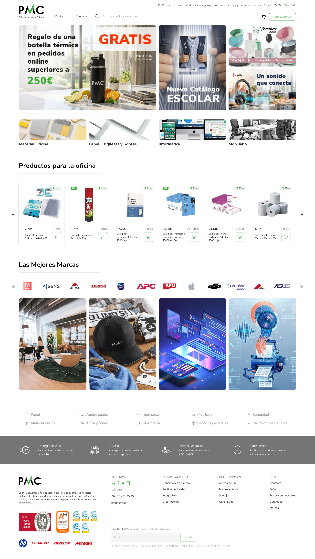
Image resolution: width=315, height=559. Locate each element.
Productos (61, 16)
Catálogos (276, 501)
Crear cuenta (171, 501)
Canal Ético (226, 501)
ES (285, 5)
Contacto (275, 483)
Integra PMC (170, 495)
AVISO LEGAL (172, 546)
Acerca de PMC (229, 483)
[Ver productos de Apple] (181, 286)
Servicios (81, 16)
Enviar (188, 537)
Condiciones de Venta (176, 483)
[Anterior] (14, 286)
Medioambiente (228, 489)
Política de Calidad (174, 489)
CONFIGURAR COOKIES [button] (208, 546)
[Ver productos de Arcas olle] (202, 286)
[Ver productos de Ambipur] (109, 286)
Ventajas (224, 495)
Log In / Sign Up (282, 16)
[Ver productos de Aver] (294, 286)
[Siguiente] (301, 286)
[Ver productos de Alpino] (86, 286)
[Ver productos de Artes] (246, 286)
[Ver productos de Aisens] (38, 286)
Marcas (274, 508)
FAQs (273, 489)
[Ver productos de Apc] (133, 286)
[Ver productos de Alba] (62, 286)
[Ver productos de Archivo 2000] (223, 286)
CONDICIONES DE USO (151, 546)
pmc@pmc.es (119, 503)
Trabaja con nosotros (283, 495)
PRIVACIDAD (188, 546)
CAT (293, 5)
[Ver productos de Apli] (157, 286)
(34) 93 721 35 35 (122, 496)
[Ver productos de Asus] (270, 286)
